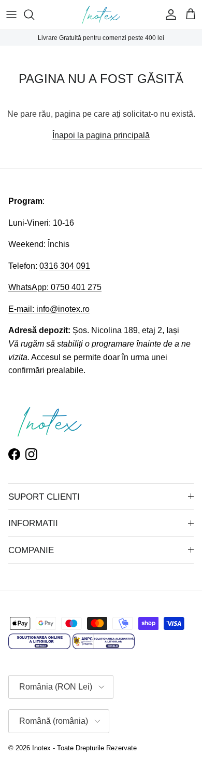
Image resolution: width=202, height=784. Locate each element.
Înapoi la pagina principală (101, 135)
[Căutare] (34, 14)
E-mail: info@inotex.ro (49, 309)
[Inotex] (101, 14)
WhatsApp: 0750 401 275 (55, 287)
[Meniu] (11, 14)
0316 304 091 (64, 266)
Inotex (41, 748)
